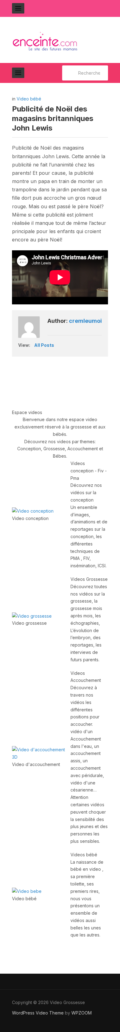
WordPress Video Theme (38, 1012)
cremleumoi (85, 321)
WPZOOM (81, 1012)
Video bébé (29, 98)
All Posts (44, 345)
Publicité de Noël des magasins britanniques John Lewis (52, 118)
